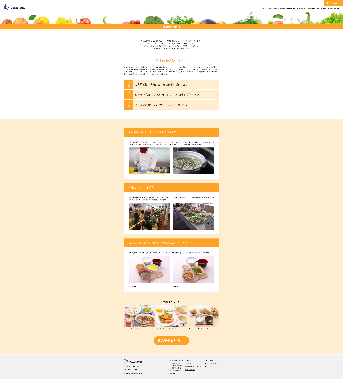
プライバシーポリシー (212, 363)
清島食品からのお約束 (272, 8)
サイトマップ (209, 366)
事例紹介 (323, 8)
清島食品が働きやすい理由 (287, 8)
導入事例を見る (169, 340)
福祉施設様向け (177, 366)
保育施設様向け (177, 368)
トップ (262, 8)
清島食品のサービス (313, 8)
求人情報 (336, 8)
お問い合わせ (332, 3)
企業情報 (330, 8)
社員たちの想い (301, 8)
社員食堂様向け (177, 370)
